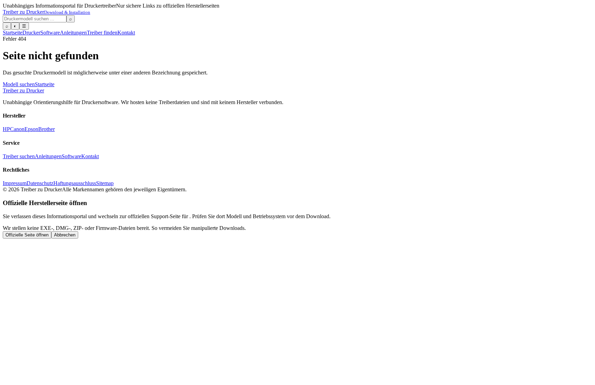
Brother (46, 129)
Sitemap (105, 183)
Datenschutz (40, 183)
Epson (31, 129)
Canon (17, 129)
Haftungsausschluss (74, 183)
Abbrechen (64, 234)
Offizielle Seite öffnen (27, 234)
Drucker (31, 33)
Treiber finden (102, 33)
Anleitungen (73, 33)
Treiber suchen (19, 156)
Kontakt (126, 33)
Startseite (12, 33)
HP (6, 129)
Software (50, 33)
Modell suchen (19, 84)
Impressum (15, 183)
